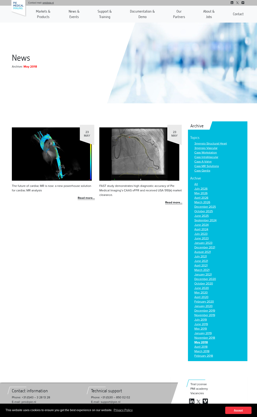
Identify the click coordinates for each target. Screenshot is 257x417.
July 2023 (201, 234)
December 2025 (205, 207)
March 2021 (201, 270)
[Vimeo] (243, 3)
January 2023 (203, 243)
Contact (238, 14)
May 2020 (201, 292)
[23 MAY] (52, 154)
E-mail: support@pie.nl (105, 402)
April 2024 (201, 229)
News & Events (74, 14)
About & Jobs (209, 14)
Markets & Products (43, 14)
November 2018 (204, 338)
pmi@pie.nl (48, 2)
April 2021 (201, 265)
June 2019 (201, 324)
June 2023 (201, 238)
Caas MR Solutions (206, 166)
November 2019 (204, 315)
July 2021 (200, 256)
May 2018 (201, 342)
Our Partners (179, 14)
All (196, 184)
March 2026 (202, 202)
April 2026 (201, 198)
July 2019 (200, 320)
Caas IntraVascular (206, 157)
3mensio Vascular (205, 148)
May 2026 (201, 193)
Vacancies (197, 393)
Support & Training (105, 14)
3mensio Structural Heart (210, 143)
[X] (237, 3)
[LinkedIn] (232, 3)
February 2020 (204, 302)
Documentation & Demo (142, 14)
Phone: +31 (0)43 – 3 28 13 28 (31, 397)
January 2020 (203, 306)
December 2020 (205, 279)
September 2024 (205, 220)
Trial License (198, 384)
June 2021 (201, 261)
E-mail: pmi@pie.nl (24, 402)
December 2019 (204, 311)
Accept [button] (238, 410)
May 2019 (200, 329)
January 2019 (203, 333)
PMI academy (199, 389)
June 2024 (201, 225)
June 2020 (201, 288)
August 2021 (202, 252)
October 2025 (203, 211)
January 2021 (203, 274)
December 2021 (204, 247)
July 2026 (201, 189)
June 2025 (201, 216)
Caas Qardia (202, 171)
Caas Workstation (205, 152)
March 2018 (201, 351)
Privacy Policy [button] (123, 410)
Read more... (86, 198)
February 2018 (203, 356)
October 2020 (203, 283)
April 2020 (201, 297)
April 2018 (201, 347)
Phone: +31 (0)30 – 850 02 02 (110, 397)
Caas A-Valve (203, 162)
